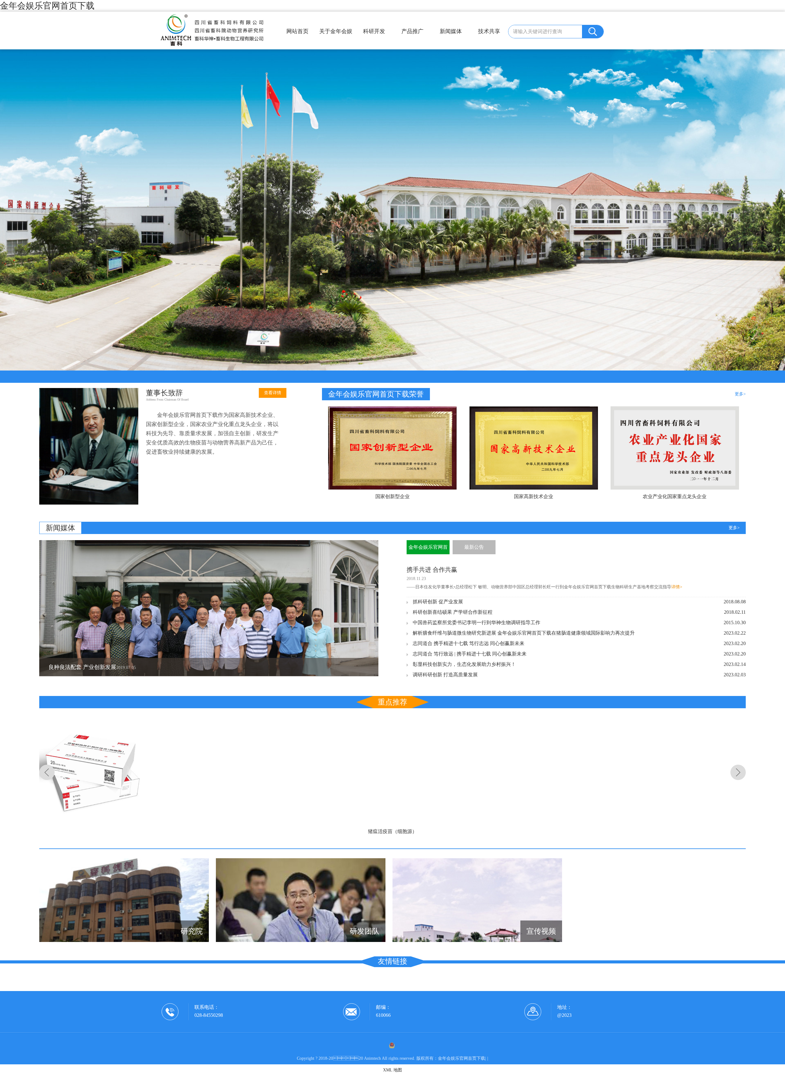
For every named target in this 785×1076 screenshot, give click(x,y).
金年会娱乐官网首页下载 (47, 5)
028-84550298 (208, 1015)
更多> (740, 394)
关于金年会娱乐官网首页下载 (335, 33)
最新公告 (474, 547)
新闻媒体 (451, 31)
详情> (676, 587)
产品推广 (412, 31)
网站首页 (297, 31)
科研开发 (374, 31)
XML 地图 (392, 1070)
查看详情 (272, 392)
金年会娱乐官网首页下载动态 (428, 549)
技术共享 (489, 31)
